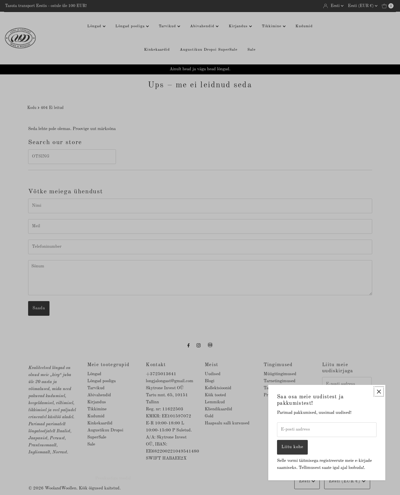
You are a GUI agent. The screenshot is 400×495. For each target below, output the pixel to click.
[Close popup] (379, 391)
